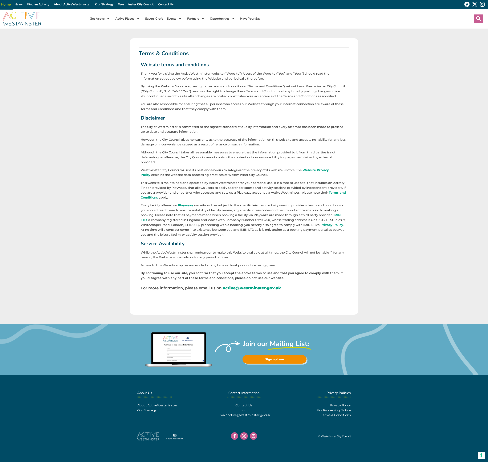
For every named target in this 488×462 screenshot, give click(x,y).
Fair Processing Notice (334, 410)
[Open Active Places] (138, 18)
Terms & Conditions (336, 415)
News (18, 4)
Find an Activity (38, 4)
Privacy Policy (331, 225)
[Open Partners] (203, 18)
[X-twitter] (474, 4)
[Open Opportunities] (233, 18)
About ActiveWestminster (72, 4)
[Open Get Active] (108, 18)
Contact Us (166, 4)
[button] (478, 18)
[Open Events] (180, 18)
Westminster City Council (136, 4)
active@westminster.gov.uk (252, 288)
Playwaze (185, 205)
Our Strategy (104, 4)
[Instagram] (482, 4)
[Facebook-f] (234, 436)
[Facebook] (467, 4)
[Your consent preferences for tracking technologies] (481, 455)
